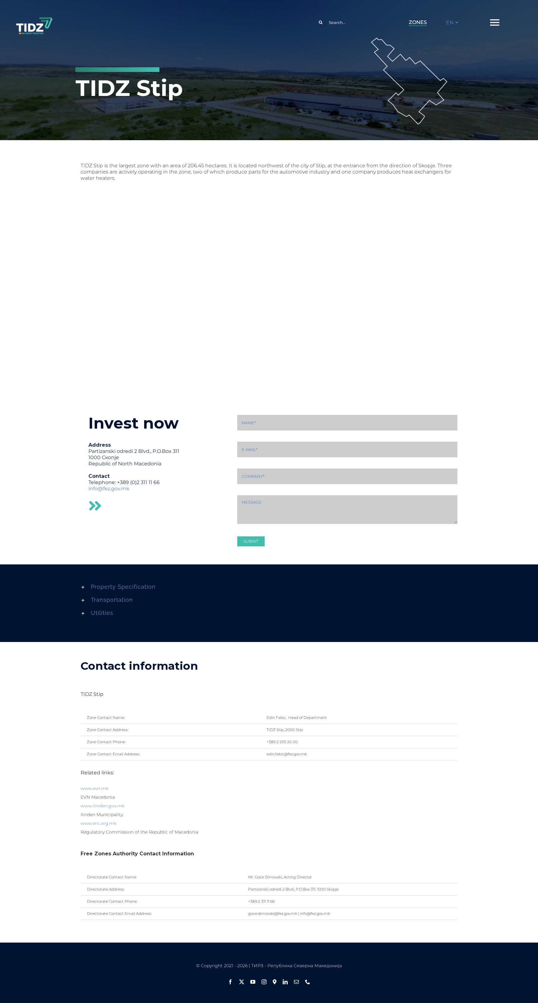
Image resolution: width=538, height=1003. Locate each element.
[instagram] (264, 981)
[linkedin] (285, 981)
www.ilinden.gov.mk (103, 806)
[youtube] (252, 981)
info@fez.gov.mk (109, 489)
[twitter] (241, 981)
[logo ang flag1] (34, 20)
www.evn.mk (94, 788)
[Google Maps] (274, 981)
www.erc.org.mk (98, 823)
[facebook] (230, 981)
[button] (269, 586)
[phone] (307, 981)
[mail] (296, 981)
